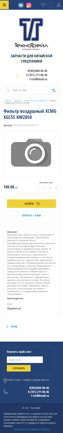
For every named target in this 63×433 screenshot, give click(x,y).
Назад (14, 326)
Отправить (19, 368)
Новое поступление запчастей (35, 100)
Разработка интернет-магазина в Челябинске (31, 429)
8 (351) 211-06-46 (36, 75)
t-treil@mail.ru (38, 79)
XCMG (9, 303)
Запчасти (17, 100)
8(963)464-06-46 (37, 71)
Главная (8, 100)
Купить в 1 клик (31, 215)
